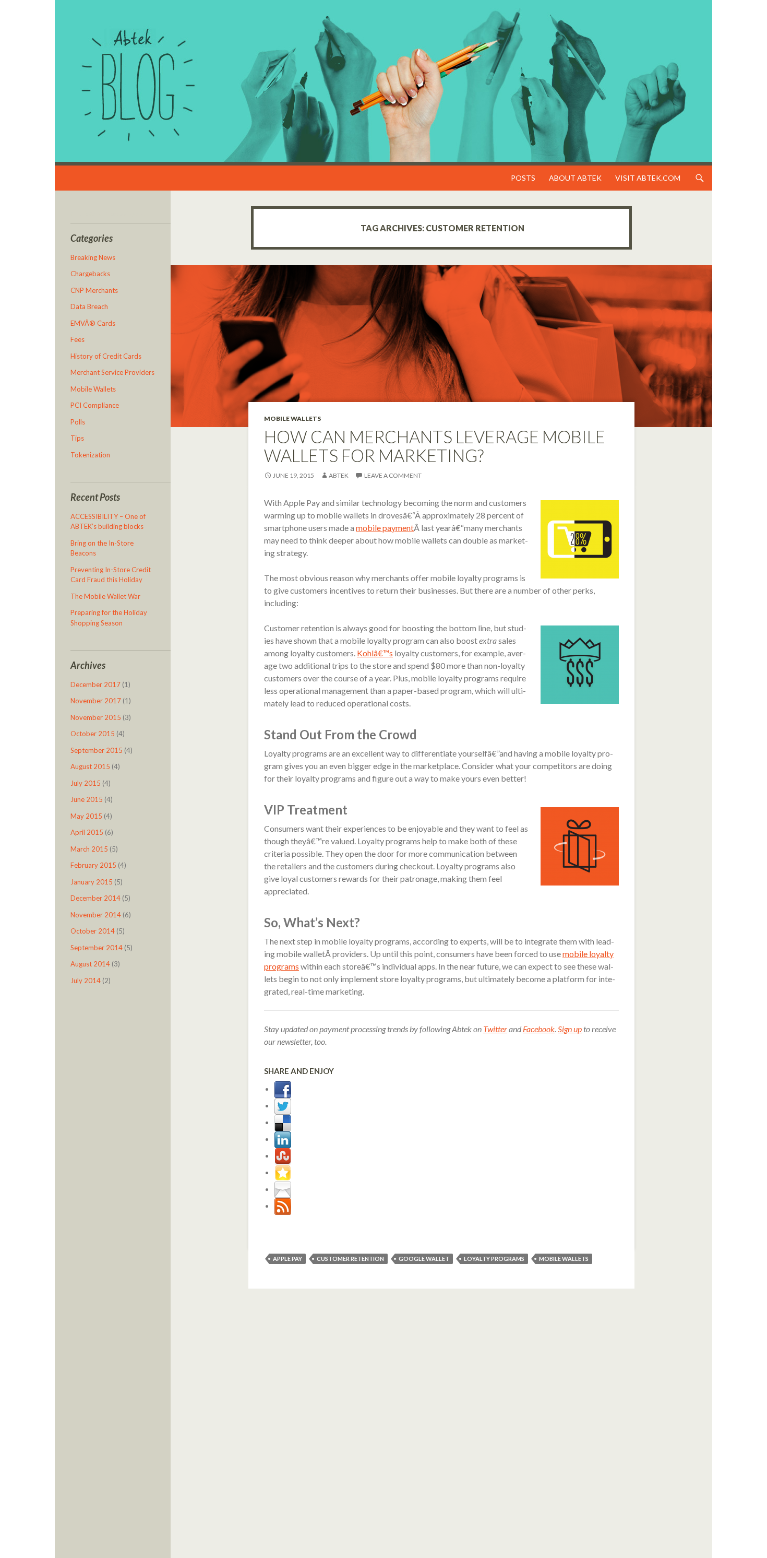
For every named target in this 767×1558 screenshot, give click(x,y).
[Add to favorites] (282, 1172)
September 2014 (96, 947)
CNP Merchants (94, 290)
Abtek (339, 475)
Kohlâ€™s (375, 653)
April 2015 (86, 832)
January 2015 (91, 882)
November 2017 (95, 701)
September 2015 (96, 750)
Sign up (570, 1029)
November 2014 (95, 915)
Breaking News (92, 257)
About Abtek (575, 177)
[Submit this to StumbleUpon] (282, 1155)
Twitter (495, 1029)
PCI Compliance (94, 405)
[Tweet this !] (282, 1105)
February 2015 (93, 865)
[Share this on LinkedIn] (282, 1138)
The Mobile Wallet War (105, 596)
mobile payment (385, 528)
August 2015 (90, 766)
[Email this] (282, 1189)
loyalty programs (494, 1258)
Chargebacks (90, 273)
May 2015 (86, 816)
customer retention (350, 1258)
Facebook (539, 1029)
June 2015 (86, 799)
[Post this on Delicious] (282, 1122)
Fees (77, 339)
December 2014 (95, 898)
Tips (77, 438)
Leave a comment (393, 475)
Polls (77, 422)
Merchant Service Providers (112, 372)
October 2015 (92, 733)
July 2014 (85, 980)
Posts (523, 177)
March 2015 (89, 849)
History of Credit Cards (105, 356)
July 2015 (85, 783)
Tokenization (90, 455)
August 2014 (90, 964)
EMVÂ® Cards (92, 323)
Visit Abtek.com (647, 177)
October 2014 (92, 931)
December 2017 (95, 684)
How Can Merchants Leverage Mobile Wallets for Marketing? (434, 446)
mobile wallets (564, 1258)
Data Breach (89, 306)
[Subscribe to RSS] (282, 1205)
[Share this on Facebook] (282, 1088)
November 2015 (95, 717)
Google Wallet (424, 1258)
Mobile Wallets (292, 418)
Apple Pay (287, 1258)
